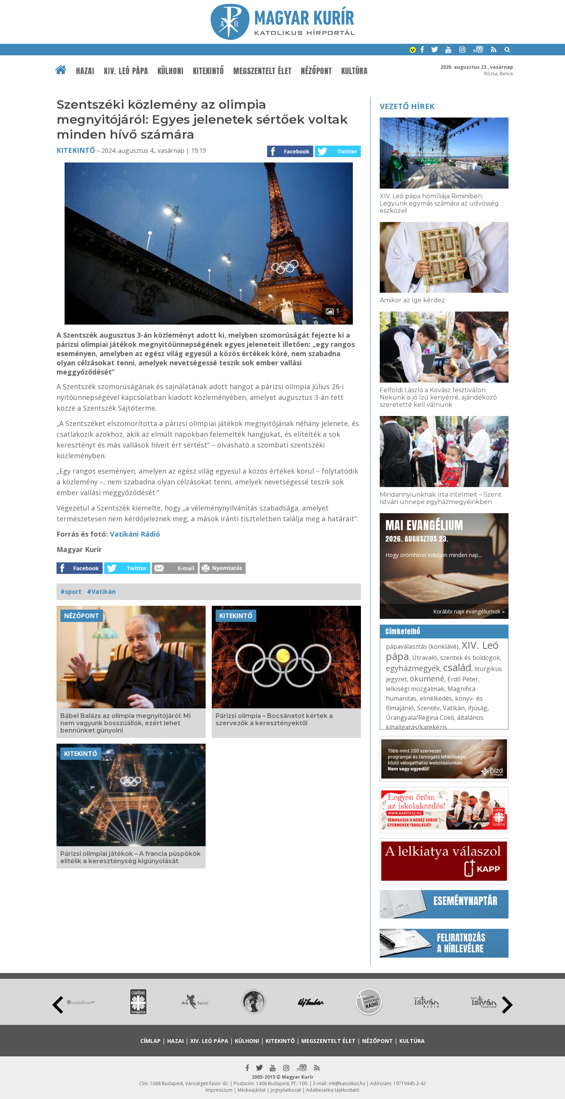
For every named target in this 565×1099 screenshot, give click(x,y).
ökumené (427, 678)
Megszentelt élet (262, 71)
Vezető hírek (407, 106)
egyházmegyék (413, 668)
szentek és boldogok (470, 657)
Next (507, 1005)
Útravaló (424, 657)
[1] (209, 322)
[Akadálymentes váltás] (413, 50)
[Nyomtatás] (222, 571)
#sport (70, 591)
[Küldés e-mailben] (175, 571)
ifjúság (477, 708)
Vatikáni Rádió (135, 534)
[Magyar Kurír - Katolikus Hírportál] (283, 37)
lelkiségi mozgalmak (415, 689)
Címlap (150, 1040)
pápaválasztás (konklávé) (422, 646)
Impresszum (219, 1090)
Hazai (85, 71)
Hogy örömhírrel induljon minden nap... (434, 538)
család (457, 667)
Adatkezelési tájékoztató (332, 1090)
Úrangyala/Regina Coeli (420, 717)
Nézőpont (316, 71)
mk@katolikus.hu (347, 1083)
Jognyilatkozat (286, 1090)
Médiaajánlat (252, 1090)
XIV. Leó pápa (126, 71)
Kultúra (354, 71)
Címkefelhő (403, 632)
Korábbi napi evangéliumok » (469, 611)
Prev (57, 1005)
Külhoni (171, 71)
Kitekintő (208, 71)
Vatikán (454, 708)
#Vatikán (101, 591)
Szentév (428, 708)
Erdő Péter (462, 679)
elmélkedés (436, 698)
